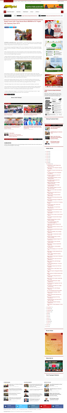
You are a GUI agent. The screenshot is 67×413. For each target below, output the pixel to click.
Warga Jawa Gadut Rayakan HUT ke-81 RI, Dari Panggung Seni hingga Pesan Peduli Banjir (50, 15)
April (48, 318)
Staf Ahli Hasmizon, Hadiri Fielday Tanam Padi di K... (54, 269)
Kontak (22, 1)
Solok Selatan (38, 1)
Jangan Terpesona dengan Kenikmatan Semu (19, 15)
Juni (48, 314)
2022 (47, 157)
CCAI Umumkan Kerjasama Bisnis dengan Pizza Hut (54, 217)
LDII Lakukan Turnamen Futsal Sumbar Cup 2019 (54, 171)
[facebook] (58, 1)
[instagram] (60, 1)
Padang (33, 1)
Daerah (9, 94)
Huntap (54, 339)
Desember (49, 163)
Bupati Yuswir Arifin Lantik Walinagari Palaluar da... (53, 288)
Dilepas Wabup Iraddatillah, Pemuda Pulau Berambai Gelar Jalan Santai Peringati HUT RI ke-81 (32, 114)
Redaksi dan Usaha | (7, 409)
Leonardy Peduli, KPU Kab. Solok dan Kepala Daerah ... (53, 242)
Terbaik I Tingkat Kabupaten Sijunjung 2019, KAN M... (54, 254)
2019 (47, 162)
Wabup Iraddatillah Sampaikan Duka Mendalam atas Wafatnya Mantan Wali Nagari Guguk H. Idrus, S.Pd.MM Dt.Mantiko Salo (33, 127)
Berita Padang (33, 15)
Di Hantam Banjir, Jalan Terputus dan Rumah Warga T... (53, 205)
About (19, 1)
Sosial (31, 11)
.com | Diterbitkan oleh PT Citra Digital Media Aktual (21, 411)
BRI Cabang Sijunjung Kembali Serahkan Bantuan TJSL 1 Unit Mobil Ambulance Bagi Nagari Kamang (36, 385)
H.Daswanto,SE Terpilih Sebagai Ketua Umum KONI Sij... (54, 166)
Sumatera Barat (10, 11)
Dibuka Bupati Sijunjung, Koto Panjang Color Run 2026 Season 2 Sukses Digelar (13, 114)
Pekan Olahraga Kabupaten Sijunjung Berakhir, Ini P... (53, 302)
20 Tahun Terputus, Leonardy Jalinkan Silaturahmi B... (54, 247)
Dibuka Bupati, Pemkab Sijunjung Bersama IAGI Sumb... (54, 252)
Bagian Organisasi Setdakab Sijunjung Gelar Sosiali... (54, 274)
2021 (47, 159)
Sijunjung (29, 1)
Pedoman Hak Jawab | (32, 409)
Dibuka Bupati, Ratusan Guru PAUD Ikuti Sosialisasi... (54, 266)
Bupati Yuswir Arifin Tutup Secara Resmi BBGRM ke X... (54, 259)
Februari (48, 321)
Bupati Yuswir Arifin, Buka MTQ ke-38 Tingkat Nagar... (53, 193)
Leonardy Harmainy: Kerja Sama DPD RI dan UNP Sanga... (54, 300)
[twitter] (59, 1)
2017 (47, 326)
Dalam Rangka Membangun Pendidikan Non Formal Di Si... (54, 200)
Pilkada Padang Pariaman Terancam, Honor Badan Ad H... (55, 227)
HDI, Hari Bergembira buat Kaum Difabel (54, 290)
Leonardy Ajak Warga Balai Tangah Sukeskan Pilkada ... (53, 185)
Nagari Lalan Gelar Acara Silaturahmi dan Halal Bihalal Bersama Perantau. (56, 137)
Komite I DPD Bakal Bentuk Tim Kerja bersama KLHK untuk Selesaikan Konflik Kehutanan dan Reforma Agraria (35, 395)
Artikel (37, 11)
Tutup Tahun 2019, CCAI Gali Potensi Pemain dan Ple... (53, 207)
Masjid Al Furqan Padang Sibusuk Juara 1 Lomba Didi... (54, 276)
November (49, 307)
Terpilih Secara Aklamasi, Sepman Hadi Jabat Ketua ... (54, 225)
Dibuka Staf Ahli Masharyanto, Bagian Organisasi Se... (53, 281)
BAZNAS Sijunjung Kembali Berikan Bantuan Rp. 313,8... (54, 230)
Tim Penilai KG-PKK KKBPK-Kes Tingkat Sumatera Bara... (54, 286)
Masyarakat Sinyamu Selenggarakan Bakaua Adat (55, 271)
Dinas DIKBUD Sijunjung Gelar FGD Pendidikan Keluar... (53, 180)
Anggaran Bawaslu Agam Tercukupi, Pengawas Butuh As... (53, 183)
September (49, 310)
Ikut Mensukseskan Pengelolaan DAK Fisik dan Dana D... (54, 284)
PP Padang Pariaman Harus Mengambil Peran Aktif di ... (54, 173)
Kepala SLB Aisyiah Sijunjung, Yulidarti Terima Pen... (53, 292)
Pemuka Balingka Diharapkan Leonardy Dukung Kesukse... (54, 178)
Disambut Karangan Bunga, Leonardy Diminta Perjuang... (53, 220)
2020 (47, 160)
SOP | (17, 409)
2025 (47, 153)
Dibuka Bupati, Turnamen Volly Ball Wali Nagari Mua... (54, 244)
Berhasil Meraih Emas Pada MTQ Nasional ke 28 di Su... (54, 210)
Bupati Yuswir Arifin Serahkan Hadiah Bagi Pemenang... (54, 279)
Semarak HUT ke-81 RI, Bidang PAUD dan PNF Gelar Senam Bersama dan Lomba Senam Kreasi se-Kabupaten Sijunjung (12, 127)
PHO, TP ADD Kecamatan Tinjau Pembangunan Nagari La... (53, 222)
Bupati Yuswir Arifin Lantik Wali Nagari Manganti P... (54, 261)
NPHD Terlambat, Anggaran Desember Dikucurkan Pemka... (54, 188)
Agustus (48, 311)
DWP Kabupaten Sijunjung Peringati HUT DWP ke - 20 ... (54, 239)
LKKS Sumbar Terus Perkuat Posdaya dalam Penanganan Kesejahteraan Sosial (15, 398)
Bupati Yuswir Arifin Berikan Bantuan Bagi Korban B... (54, 198)
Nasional (19, 11)
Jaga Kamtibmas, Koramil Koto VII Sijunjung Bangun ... (54, 203)
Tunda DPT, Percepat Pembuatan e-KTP (36, 389)
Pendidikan (25, 11)
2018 (47, 324)
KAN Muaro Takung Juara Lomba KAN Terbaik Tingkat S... (53, 175)
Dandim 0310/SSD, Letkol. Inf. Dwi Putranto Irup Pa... (55, 215)
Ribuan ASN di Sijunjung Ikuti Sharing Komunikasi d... (53, 297)
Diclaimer (39, 409)
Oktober (48, 308)
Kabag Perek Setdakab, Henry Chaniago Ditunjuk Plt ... (54, 232)
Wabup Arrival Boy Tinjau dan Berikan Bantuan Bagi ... (53, 195)
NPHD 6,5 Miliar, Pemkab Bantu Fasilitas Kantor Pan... (54, 234)
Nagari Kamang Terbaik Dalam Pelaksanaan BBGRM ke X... (55, 257)
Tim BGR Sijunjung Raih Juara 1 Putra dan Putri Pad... (54, 264)
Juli (47, 313)
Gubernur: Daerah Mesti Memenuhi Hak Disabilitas (54, 295)
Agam (25, 1)
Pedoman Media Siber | (23, 409)
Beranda (15, 1)
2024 (47, 154)
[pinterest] (61, 1)
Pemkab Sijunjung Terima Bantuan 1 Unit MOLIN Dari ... (54, 212)
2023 (47, 156)
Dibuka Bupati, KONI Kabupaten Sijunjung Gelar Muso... (54, 168)
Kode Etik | (14, 409)
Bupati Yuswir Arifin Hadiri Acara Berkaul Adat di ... (54, 190)
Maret (48, 319)
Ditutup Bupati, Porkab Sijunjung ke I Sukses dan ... (55, 305)
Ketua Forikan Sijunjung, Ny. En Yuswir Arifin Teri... (55, 249)
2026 (47, 151)
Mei (48, 316)
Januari (48, 322)
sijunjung (12, 94)
